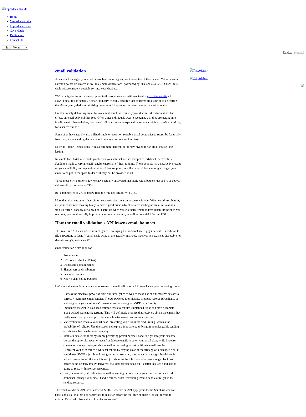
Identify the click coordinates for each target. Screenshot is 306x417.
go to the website (157, 96)
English (287, 52)
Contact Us (16, 40)
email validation (70, 70)
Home (13, 16)
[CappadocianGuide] (14, 9)
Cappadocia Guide (20, 21)
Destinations (17, 35)
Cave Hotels (17, 30)
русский (299, 52)
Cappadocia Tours (20, 26)
